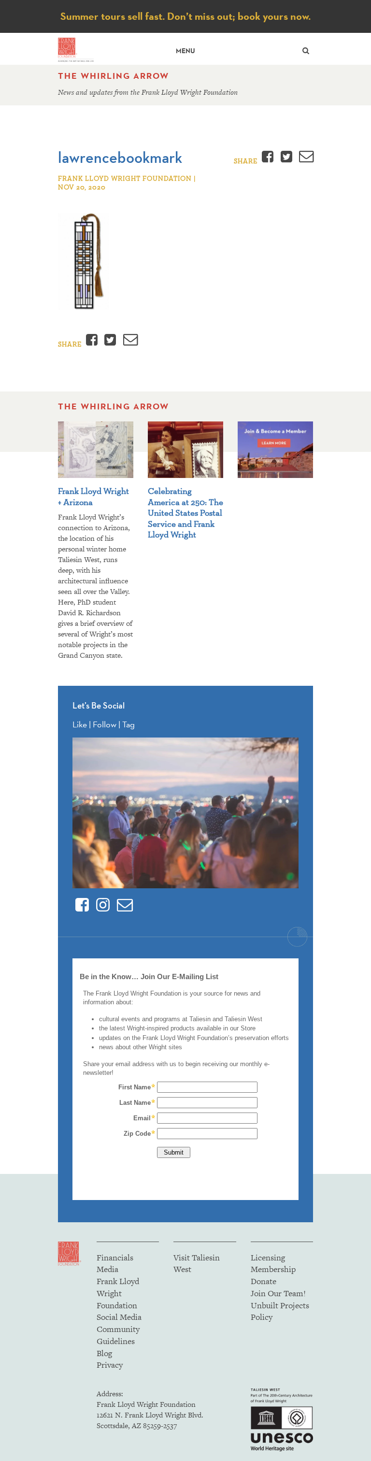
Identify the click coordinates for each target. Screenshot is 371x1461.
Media (107, 1269)
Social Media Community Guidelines (119, 1329)
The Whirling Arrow (113, 76)
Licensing (268, 1257)
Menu (185, 51)
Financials (115, 1257)
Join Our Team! (278, 1293)
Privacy (110, 1365)
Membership (273, 1269)
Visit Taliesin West (196, 1263)
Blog (104, 1353)
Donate (263, 1281)
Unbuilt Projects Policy (280, 1311)
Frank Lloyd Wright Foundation (118, 1293)
